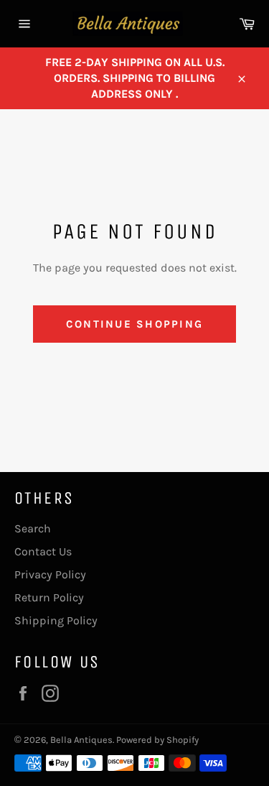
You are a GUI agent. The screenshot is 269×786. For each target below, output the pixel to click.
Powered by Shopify (157, 739)
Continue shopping (134, 324)
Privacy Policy (50, 574)
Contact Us (43, 551)
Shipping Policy (56, 620)
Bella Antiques (81, 739)
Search (32, 528)
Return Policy (49, 597)
